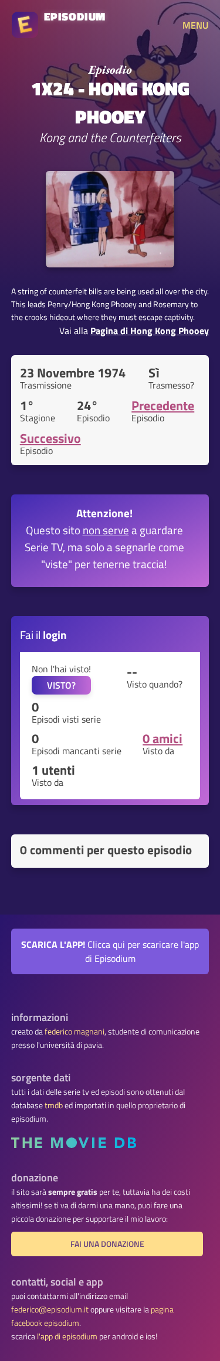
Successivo (50, 438)
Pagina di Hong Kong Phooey (149, 331)
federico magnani (74, 1031)
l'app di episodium (67, 1336)
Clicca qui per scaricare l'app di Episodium (110, 951)
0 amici (162, 738)
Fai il (43, 634)
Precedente (162, 405)
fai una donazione (107, 1244)
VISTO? (61, 685)
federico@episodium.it (50, 1309)
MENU (195, 25)
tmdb (54, 1105)
